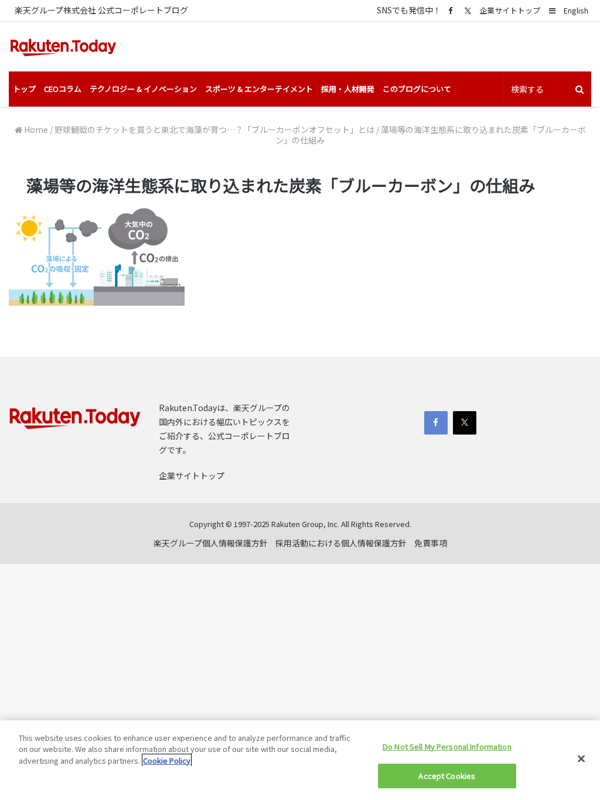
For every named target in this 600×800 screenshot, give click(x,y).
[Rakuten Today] (63, 46)
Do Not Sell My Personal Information (447, 746)
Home (35, 129)
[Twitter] (467, 10)
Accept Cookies (446, 775)
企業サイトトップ (509, 10)
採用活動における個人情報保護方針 (341, 543)
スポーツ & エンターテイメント (259, 88)
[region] (300, 760)
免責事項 (430, 543)
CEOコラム (62, 88)
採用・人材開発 (347, 88)
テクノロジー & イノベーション (143, 88)
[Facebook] (450, 10)
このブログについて (417, 88)
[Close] (581, 758)
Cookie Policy (166, 760)
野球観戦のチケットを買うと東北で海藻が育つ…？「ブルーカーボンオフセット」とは (214, 129)
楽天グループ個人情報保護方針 (211, 543)
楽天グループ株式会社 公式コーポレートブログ (101, 10)
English (576, 10)
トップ (24, 88)
